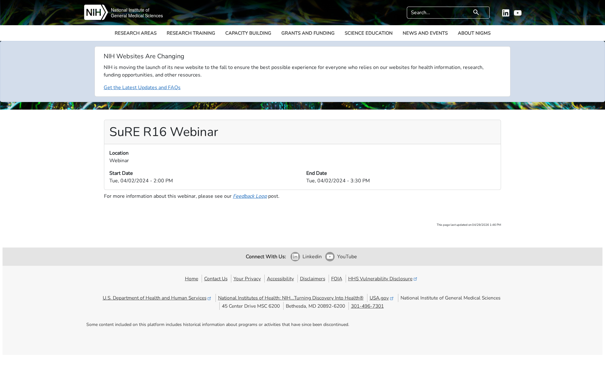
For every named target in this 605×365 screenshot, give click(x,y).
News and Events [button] (425, 33)
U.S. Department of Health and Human (154, 297)
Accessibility (280, 278)
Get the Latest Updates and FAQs (142, 87)
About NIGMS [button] (474, 33)
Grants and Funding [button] (308, 33)
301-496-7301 (367, 306)
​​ (250, 196)
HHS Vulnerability (380, 278)
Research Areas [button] (136, 33)
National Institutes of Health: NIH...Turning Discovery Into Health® (291, 297)
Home (191, 278)
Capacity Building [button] (248, 33)
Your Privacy (247, 278)
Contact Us (216, 278)
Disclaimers (312, 278)
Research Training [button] (191, 33)
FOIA (336, 278)
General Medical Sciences (137, 15)
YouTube (347, 256)
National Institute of (130, 10)
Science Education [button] (369, 33)
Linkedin (312, 256)
